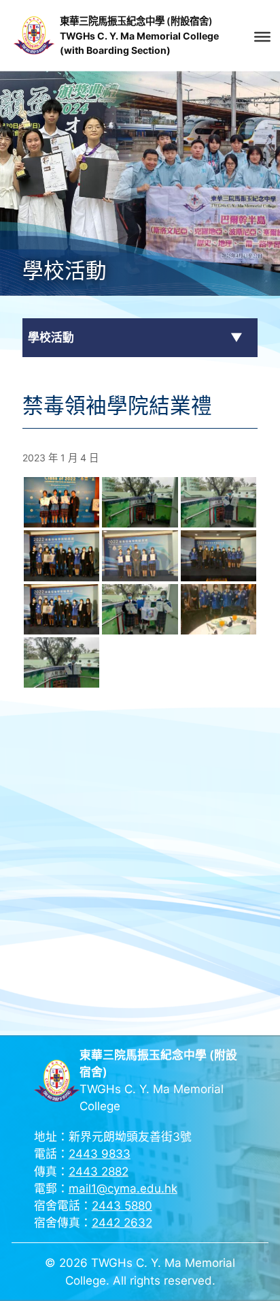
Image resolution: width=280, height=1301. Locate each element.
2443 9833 (99, 1154)
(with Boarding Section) (115, 50)
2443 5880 (122, 1205)
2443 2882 (98, 1171)
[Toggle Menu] (262, 37)
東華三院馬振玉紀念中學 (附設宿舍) (136, 21)
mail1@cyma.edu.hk (123, 1188)
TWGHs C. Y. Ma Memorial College (139, 36)
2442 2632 (122, 1222)
